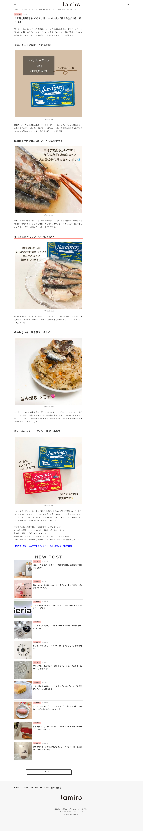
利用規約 (64, 809)
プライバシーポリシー (66, 811)
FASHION (25, 788)
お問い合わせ (56, 788)
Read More (48, 772)
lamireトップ (18, 9)
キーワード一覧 (78, 811)
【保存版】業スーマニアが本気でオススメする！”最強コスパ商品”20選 (43, 546)
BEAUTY (34, 788)
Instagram (50, 119)
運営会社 (57, 809)
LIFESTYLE (26, 9)
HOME (16, 788)
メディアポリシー (83, 809)
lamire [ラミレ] (71, 4)
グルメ (34, 9)
